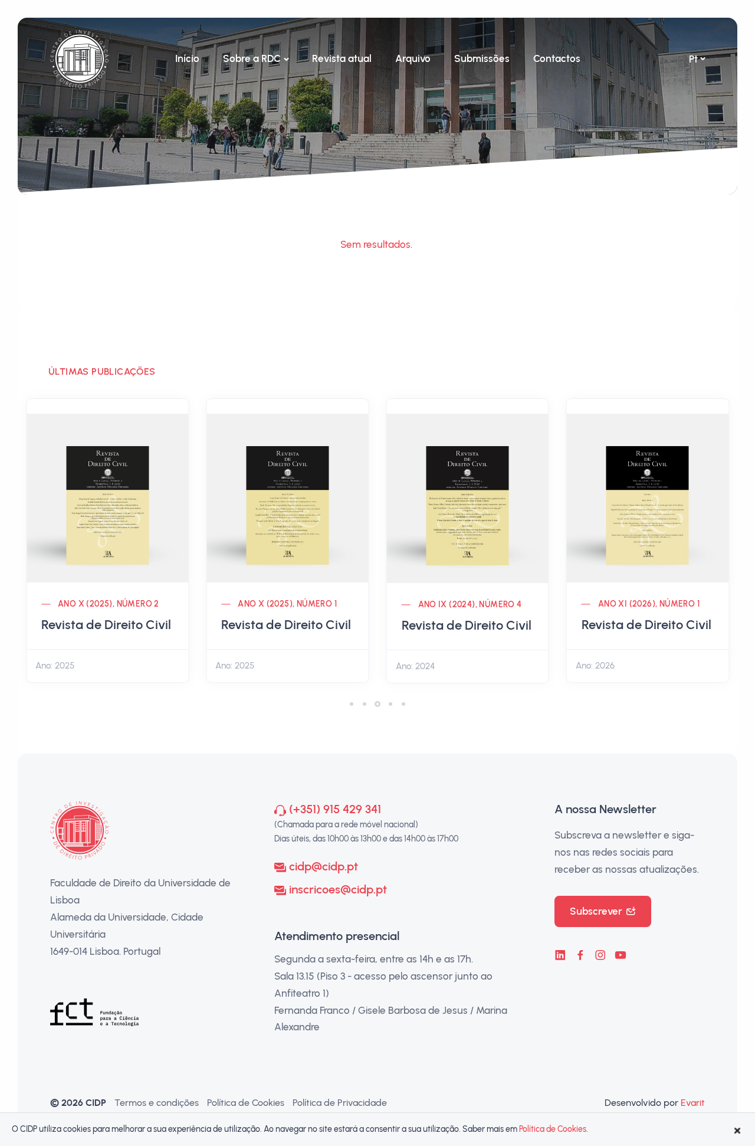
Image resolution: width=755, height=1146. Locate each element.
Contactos (556, 58)
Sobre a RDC (252, 58)
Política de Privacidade (340, 1102)
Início (187, 58)
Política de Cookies (245, 1102)
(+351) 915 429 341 (335, 809)
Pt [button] (693, 59)
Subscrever (596, 911)
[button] (351, 704)
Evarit (693, 1102)
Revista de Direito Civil (106, 625)
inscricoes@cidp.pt (338, 889)
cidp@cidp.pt (323, 866)
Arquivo (413, 58)
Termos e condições (156, 1102)
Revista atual (342, 58)
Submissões (482, 58)
